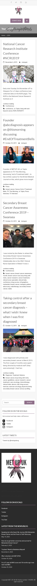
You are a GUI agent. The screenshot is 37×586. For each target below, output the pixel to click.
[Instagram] (21, 2)
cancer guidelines (8, 380)
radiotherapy (15, 286)
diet (18, 384)
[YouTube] (26, 2)
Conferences (10, 106)
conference (9, 109)
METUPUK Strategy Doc (9, 486)
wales (10, 289)
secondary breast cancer (11, 389)
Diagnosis (9, 375)
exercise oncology (15, 386)
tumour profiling (25, 389)
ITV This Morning (12, 191)
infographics (24, 282)
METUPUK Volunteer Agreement (12, 491)
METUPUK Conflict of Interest (11, 496)
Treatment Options (19, 375)
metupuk (24, 62)
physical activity (27, 386)
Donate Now (16, 20)
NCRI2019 (20, 111)
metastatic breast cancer (11, 284)
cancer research (12, 278)
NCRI (14, 111)
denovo (14, 384)
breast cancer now (14, 276)
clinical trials (23, 280)
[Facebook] (11, 2)
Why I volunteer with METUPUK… (11, 556)
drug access (15, 282)
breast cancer (10, 189)
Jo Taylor (17, 109)
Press (7, 186)
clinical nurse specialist (10, 280)
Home (3, 35)
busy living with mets (22, 378)
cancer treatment (24, 278)
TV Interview (13, 193)
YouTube (4, 520)
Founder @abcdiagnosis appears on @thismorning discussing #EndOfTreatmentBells (18, 129)
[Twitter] (16, 2)
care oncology (14, 382)
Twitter (3, 512)
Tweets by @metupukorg (11, 440)
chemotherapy (24, 382)
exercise (5, 386)
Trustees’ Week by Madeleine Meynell (13, 549)
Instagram (4, 516)
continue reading (8, 104)
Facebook (4, 508)
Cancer (17, 189)
